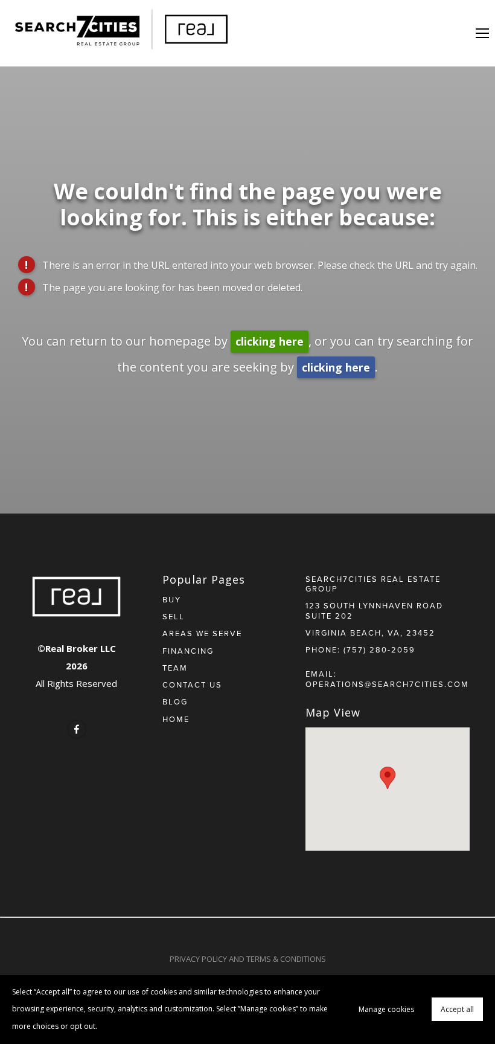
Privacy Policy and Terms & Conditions (248, 958)
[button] (387, 778)
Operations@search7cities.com (387, 683)
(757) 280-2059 (379, 649)
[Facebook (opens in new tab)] (76, 729)
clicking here (269, 341)
